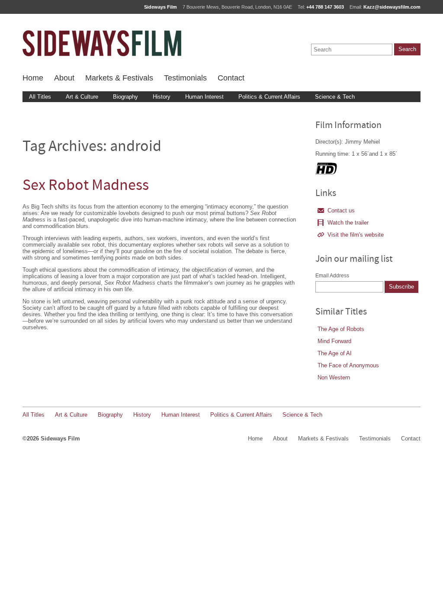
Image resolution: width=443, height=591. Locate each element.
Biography (125, 96)
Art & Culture (82, 96)
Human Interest (204, 96)
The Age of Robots (341, 329)
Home (32, 78)
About (64, 78)
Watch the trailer (348, 222)
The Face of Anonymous (348, 365)
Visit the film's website (355, 234)
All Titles (40, 96)
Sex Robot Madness (85, 186)
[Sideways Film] (101, 43)
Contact (231, 78)
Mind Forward (334, 341)
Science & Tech (335, 96)
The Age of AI (335, 353)
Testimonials (185, 78)
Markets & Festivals (119, 78)
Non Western (334, 377)
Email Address (332, 276)
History (161, 96)
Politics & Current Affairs (269, 96)
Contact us (341, 210)
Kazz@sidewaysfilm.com (392, 7)
